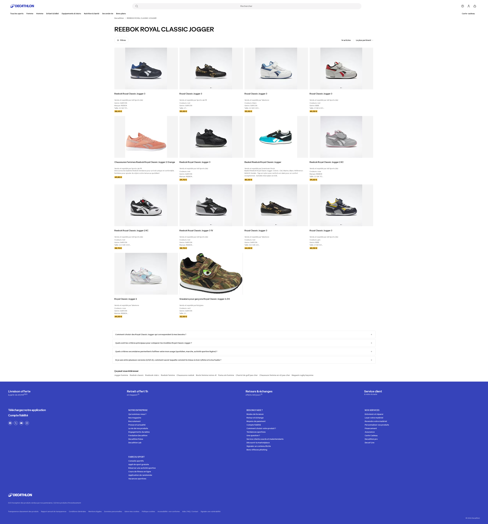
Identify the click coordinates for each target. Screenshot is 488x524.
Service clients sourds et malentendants (265, 439)
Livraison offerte (19, 393)
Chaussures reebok (185, 375)
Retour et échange (255, 418)
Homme (39, 13)
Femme (29, 13)
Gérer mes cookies (132, 511)
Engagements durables (139, 432)
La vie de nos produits (138, 428)
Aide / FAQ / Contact (190, 511)
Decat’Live (369, 442)
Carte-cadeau (468, 13)
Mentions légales (95, 511)
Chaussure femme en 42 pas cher (274, 375)
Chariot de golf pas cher (247, 375)
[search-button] (136, 6)
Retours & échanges (259, 393)
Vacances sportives (137, 479)
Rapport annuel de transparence (53, 511)
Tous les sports (17, 13)
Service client (373, 392)
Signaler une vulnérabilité (210, 511)
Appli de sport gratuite (138, 464)
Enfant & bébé (52, 13)
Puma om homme (226, 375)
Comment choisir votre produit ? (261, 428)
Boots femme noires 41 (206, 375)
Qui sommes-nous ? (137, 414)
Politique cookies (148, 511)
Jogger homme (121, 375)
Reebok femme (168, 375)
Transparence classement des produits (23, 511)
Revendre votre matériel (376, 421)
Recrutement (134, 421)
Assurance (370, 432)
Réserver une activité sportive (142, 468)
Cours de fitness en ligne (139, 471)
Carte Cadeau (371, 435)
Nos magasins (134, 418)
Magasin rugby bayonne (302, 375)
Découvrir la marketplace (258, 442)
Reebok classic (137, 375)
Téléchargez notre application (27, 410)
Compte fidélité (18, 415)
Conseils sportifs (136, 461)
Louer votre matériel (374, 418)
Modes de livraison (255, 414)
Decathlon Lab (134, 442)
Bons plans (121, 13)
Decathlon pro (371, 439)
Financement (371, 428)
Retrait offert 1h (137, 393)
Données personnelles (113, 511)
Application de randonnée (140, 475)
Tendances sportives (256, 432)
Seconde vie (107, 13)
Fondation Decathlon (137, 435)
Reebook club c (152, 375)
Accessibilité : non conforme (169, 511)
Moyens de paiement (256, 421)
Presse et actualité (137, 425)
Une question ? (253, 435)
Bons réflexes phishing (257, 450)
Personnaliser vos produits (377, 425)
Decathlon (119, 18)
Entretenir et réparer (374, 414)
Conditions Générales (77, 511)
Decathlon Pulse (135, 439)
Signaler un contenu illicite (259, 446)
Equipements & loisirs (71, 13)
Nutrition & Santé (91, 13)
